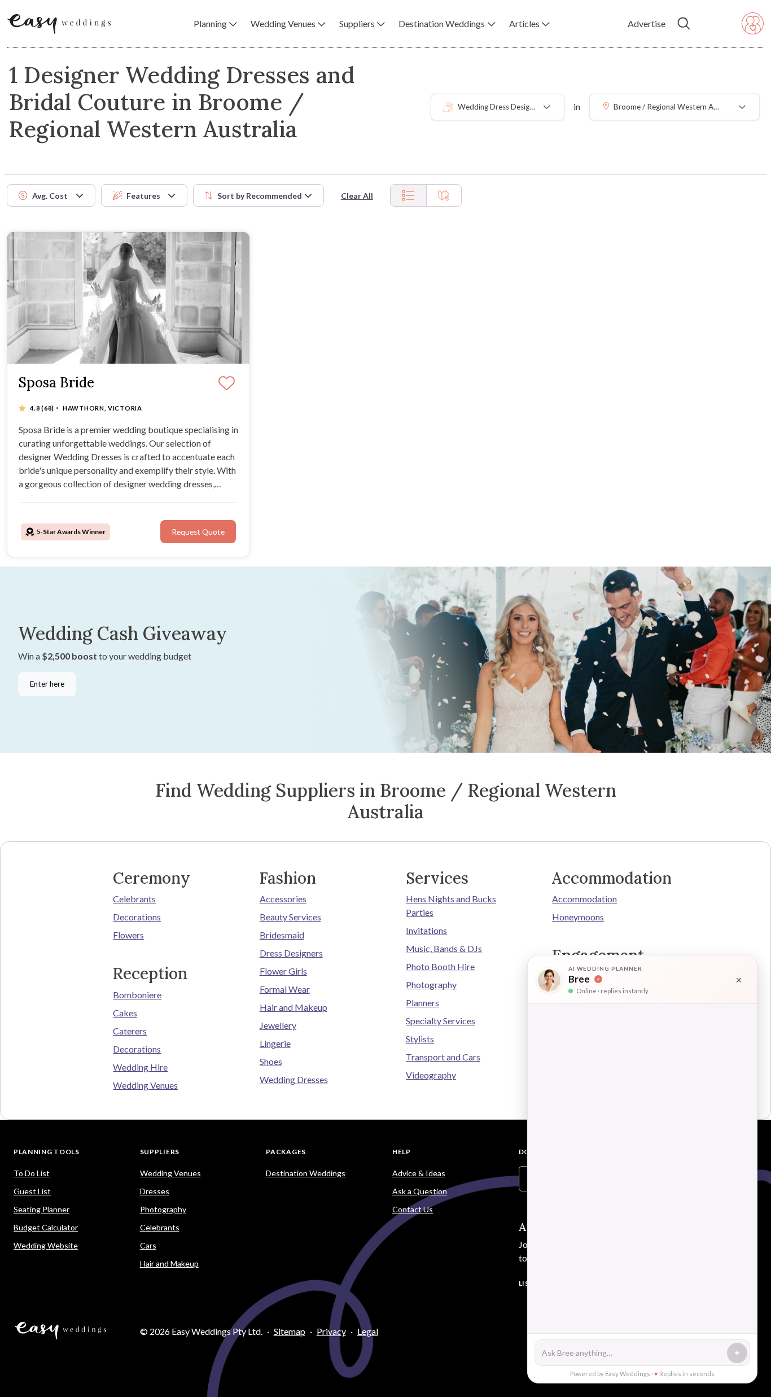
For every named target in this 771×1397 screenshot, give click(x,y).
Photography (431, 984)
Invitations (426, 930)
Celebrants (134, 898)
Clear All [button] (357, 195)
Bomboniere (137, 994)
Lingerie (275, 1043)
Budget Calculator (46, 1227)
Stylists (420, 1038)
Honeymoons (578, 916)
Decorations (137, 916)
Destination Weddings (305, 1173)
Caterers (130, 1030)
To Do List (32, 1173)
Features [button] (143, 195)
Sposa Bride (56, 383)
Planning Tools (47, 1151)
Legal (367, 1331)
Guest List (32, 1191)
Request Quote (198, 531)
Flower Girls (283, 971)
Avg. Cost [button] (50, 195)
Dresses (154, 1191)
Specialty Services (440, 1020)
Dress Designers (291, 953)
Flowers (128, 934)
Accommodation (584, 898)
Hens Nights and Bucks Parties (451, 905)
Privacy (331, 1331)
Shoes (271, 1061)
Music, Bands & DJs (444, 948)
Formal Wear (285, 989)
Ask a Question (419, 1191)
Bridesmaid (282, 934)
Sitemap (289, 1331)
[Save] (226, 384)
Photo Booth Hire (440, 966)
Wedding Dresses (294, 1079)
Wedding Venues (145, 1085)
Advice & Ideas (418, 1173)
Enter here (47, 683)
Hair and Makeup (293, 1007)
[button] (215, 23)
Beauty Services (290, 916)
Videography (431, 1074)
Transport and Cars (443, 1056)
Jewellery (278, 1025)
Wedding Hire (140, 1067)
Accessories (283, 898)
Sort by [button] (259, 195)
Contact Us (412, 1209)
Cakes (125, 1012)
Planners (422, 1002)
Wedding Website (46, 1245)
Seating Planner (41, 1209)
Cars (148, 1245)
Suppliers (159, 1151)
